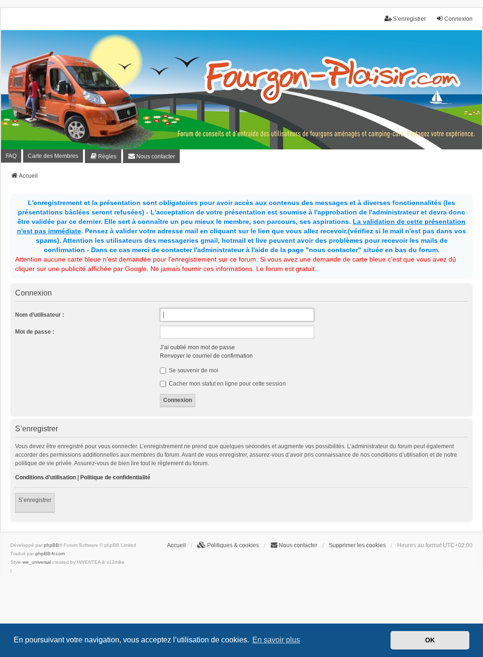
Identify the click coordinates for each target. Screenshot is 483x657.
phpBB (51, 545)
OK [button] (430, 640)
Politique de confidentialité (115, 477)
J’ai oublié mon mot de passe (197, 347)
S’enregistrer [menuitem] (409, 19)
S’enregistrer (34, 500)
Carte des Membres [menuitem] (53, 156)
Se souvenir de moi (192, 370)
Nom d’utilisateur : (39, 315)
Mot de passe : (34, 331)
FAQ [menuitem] (11, 156)
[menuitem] (103, 156)
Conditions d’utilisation (45, 477)
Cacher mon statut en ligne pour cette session (226, 383)
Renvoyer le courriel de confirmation (206, 356)
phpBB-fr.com (50, 553)
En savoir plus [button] (276, 640)
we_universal (37, 562)
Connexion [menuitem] (458, 19)
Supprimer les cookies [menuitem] (357, 545)
